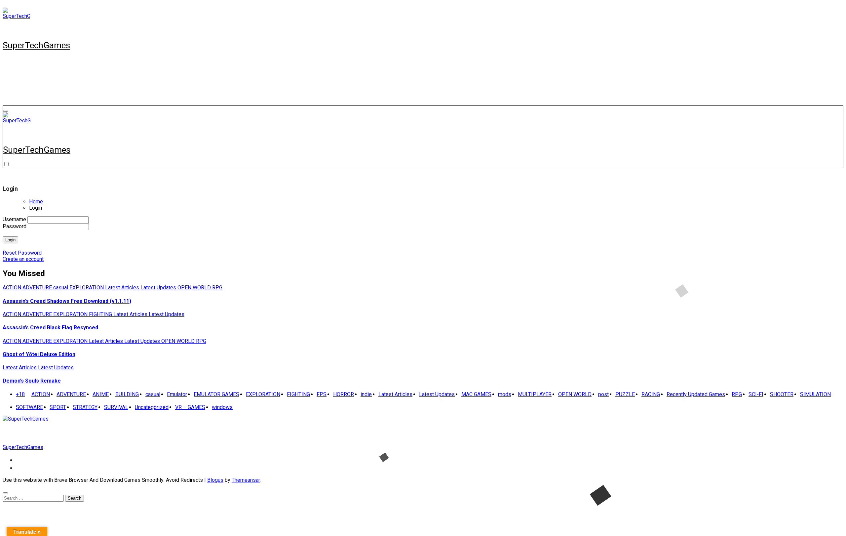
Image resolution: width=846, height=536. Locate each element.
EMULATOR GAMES (216, 394)
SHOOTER (781, 394)
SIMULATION (815, 394)
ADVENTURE (37, 287)
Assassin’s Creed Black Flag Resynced (50, 327)
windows (222, 407)
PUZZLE (625, 394)
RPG (217, 287)
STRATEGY (85, 407)
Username (14, 219)
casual (61, 287)
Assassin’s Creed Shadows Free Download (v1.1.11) (67, 301)
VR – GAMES (190, 407)
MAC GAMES (476, 394)
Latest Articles (122, 287)
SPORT (58, 407)
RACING (650, 394)
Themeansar (246, 480)
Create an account (23, 259)
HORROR (343, 394)
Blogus (215, 480)
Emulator (177, 394)
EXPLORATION (87, 287)
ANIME (101, 394)
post (603, 394)
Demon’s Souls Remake (32, 381)
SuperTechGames (36, 45)
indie (366, 394)
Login (10, 239)
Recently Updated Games (696, 394)
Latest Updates (158, 287)
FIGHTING (101, 314)
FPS (322, 394)
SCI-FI (756, 394)
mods (504, 394)
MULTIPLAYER (535, 394)
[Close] (5, 493)
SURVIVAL (116, 407)
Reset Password (22, 253)
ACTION (12, 287)
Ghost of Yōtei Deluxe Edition (39, 354)
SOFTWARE (29, 407)
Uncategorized (152, 407)
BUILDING (127, 394)
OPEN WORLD (194, 287)
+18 (20, 394)
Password (14, 226)
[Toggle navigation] (5, 111)
